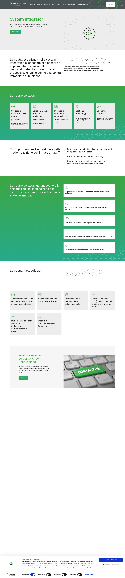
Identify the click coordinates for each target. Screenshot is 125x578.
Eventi (64, 4)
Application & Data (49, 4)
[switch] (48, 574)
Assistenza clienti (83, 4)
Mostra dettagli (89, 574)
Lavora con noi (72, 4)
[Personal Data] (18, 4)
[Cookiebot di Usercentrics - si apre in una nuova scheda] (11, 574)
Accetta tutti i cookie (111, 559)
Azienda (32, 4)
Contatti (111, 4)
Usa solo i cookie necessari (111, 564)
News (58, 4)
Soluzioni (39, 4)
